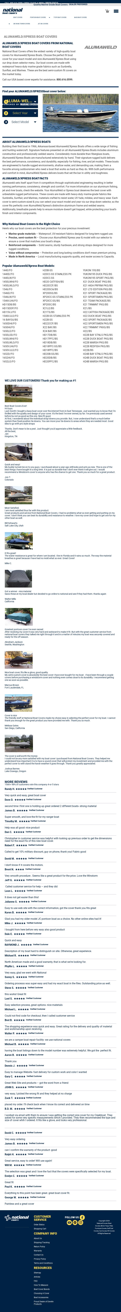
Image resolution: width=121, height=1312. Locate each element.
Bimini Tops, (105, 1226)
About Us (38, 1238)
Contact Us (38, 1255)
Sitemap (37, 1273)
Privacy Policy (40, 1259)
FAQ (35, 1281)
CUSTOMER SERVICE (42, 1218)
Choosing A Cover (41, 1293)
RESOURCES (43, 1268)
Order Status (39, 1224)
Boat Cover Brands (42, 1289)
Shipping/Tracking (42, 1242)
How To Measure (41, 1285)
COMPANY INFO (45, 1233)
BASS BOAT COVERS (80, 17)
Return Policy (39, 1247)
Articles (37, 1277)
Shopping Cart (40, 1229)
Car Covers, (103, 1231)
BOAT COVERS (17, 17)
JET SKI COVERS (43, 24)
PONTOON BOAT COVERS (38, 17)
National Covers (102, 1223)
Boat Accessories (41, 1297)
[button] (56, 17)
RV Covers (111, 1231)
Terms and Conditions (43, 1263)
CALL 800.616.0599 (13, 3)
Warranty (38, 1251)
